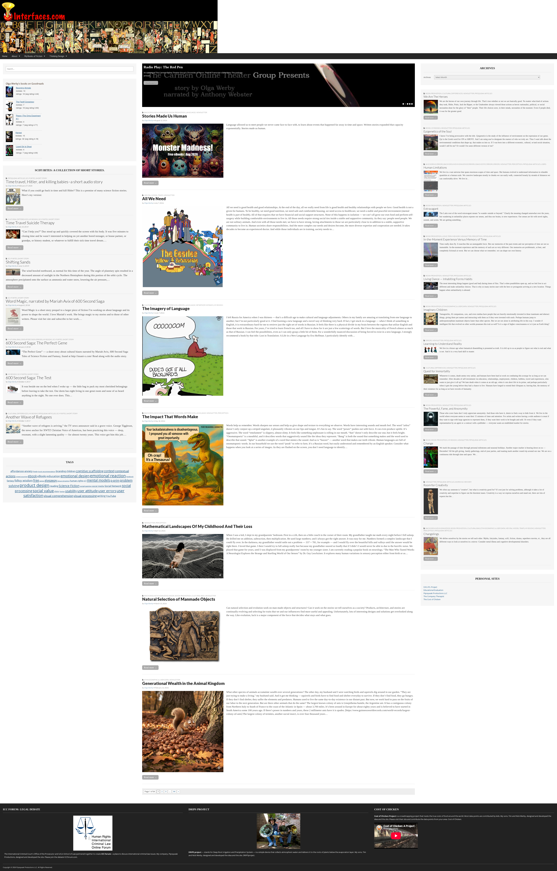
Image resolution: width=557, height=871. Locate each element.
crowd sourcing (21, 476)
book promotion (177, 112)
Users (543, 164)
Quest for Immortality (437, 371)
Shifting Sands (18, 261)
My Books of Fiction (33, 56)
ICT (85, 480)
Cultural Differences (18, 219)
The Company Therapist (434, 596)
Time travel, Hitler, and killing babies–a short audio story (54, 181)
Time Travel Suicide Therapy (30, 222)
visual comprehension (58, 496)
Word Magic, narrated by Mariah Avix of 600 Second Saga (55, 301)
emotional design (74, 475)
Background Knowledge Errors (459, 164)
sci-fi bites (30, 178)
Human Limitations (435, 167)
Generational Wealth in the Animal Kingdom (183, 683)
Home (4, 56)
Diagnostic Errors (484, 164)
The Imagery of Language (166, 308)
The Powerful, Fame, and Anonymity (446, 408)
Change (428, 443)
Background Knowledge (156, 112)
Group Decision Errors (32, 339)
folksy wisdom (24, 480)
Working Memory (463, 482)
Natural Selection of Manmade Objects (178, 599)
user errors (107, 490)
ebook (32, 476)
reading (54, 486)
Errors (181, 305)
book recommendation (46, 471)
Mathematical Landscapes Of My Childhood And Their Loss (197, 526)
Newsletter (201, 112)
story (56, 491)
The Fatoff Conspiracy (25, 101)
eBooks (42, 476)
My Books (33, 219)
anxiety (28, 471)
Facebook (129, 477)
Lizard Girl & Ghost (24, 146)
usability (71, 491)
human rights (76, 480)
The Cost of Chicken (432, 599)
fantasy (10, 480)
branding (61, 471)
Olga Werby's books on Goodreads (25, 83)
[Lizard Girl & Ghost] (11, 151)
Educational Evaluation (433, 590)
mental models (98, 480)
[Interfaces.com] (278, 26)
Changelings (431, 534)
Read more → (15, 208)
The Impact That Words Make (170, 416)
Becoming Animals (23, 88)
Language (191, 112)
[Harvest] (11, 137)
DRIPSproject (248, 855)
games (41, 481)
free (36, 480)
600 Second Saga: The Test (28, 377)
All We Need (154, 198)
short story (41, 178)
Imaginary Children (435, 309)
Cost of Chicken (454, 819)
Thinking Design (56, 56)
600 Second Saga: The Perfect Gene (36, 342)
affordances (17, 471)
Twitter (62, 492)
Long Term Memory (451, 236)
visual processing (85, 496)
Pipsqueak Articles (16, 178)
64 (174, 791)
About (14, 56)
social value (43, 490)
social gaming (86, 486)
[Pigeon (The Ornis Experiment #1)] (11, 120)
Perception (223, 413)
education (53, 476)
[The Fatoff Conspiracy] (11, 106)
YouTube (111, 496)
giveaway (51, 480)
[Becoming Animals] (11, 92)
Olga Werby (12, 186)
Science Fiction (69, 486)
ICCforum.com (71, 857)
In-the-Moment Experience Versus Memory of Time (455, 239)
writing (101, 496)
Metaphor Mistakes (204, 305)
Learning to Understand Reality (443, 343)
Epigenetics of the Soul (438, 131)
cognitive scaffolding (89, 471)
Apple (35, 471)
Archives (427, 77)
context (109, 471)
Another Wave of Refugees (29, 416)
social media (98, 486)
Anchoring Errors (434, 164)
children (70, 471)
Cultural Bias (14, 339)
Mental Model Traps (153, 195)
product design (34, 485)
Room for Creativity (436, 485)
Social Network (113, 486)
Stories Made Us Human (164, 115)
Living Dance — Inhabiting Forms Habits (448, 279)
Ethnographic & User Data (156, 680)
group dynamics (63, 481)
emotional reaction (108, 475)
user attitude (87, 490)
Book (171, 413)
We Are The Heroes (436, 96)
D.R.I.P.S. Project (430, 587)
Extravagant (431, 208)
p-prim (115, 480)
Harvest (19, 132)
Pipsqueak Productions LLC (435, 593)
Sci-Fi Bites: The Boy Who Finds (169, 67)
